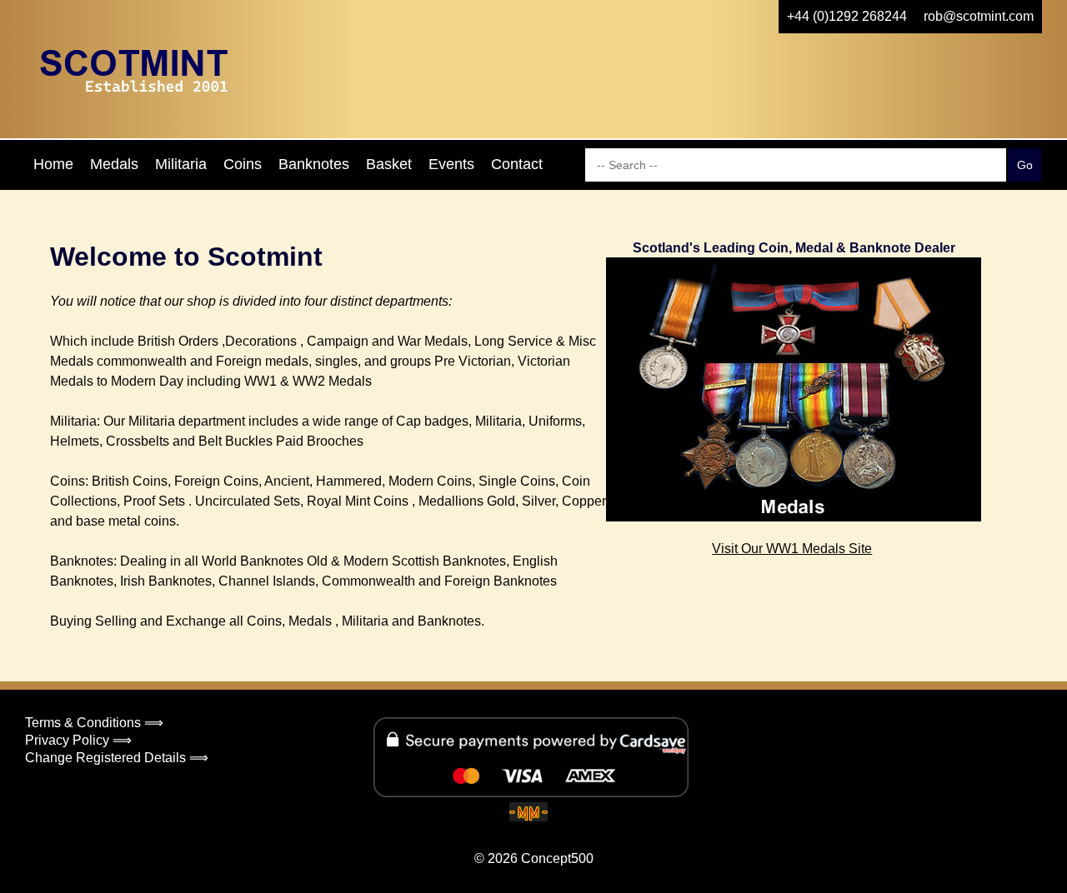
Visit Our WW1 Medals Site (792, 548)
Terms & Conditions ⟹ (94, 723)
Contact (517, 164)
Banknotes (313, 164)
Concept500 (557, 858)
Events (451, 164)
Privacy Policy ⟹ (78, 740)
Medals (114, 164)
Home (53, 164)
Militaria (181, 164)
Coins (242, 164)
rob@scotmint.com (979, 16)
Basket (389, 164)
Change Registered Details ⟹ (116, 758)
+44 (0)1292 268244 (847, 16)
